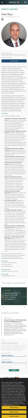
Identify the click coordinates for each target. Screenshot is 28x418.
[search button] (25, 2)
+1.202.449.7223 (5, 57)
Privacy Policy (15, 405)
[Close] (26, 380)
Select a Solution (6, 362)
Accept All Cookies (14, 416)
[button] (2, 2)
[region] (14, 398)
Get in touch (14, 61)
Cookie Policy (6, 405)
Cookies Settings (14, 407)
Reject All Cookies (13, 412)
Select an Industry (7, 355)
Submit (14, 370)
